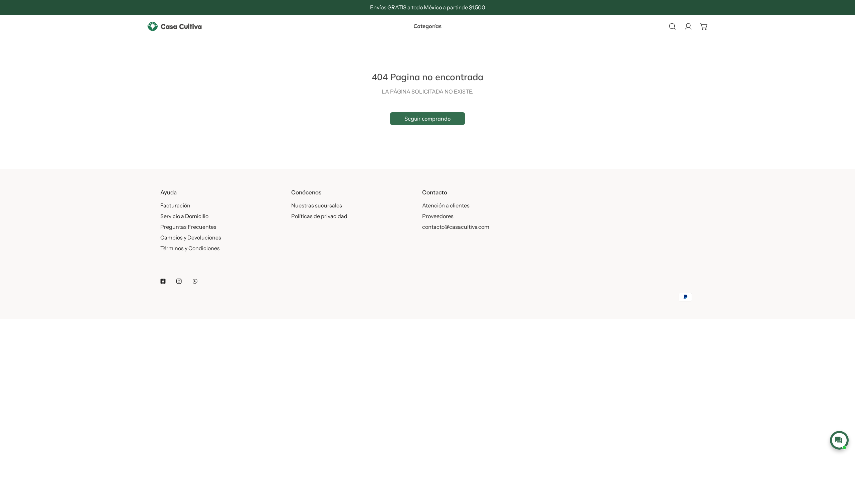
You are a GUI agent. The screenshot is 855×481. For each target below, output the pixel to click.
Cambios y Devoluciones (190, 237)
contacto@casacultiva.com (455, 226)
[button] (704, 26)
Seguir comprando (427, 118)
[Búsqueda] (672, 26)
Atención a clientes (446, 205)
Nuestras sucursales (316, 205)
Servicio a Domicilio (184, 216)
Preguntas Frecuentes (188, 226)
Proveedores (438, 216)
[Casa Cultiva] (174, 26)
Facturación (175, 205)
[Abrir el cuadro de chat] (839, 440)
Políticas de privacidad (319, 216)
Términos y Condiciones (190, 248)
